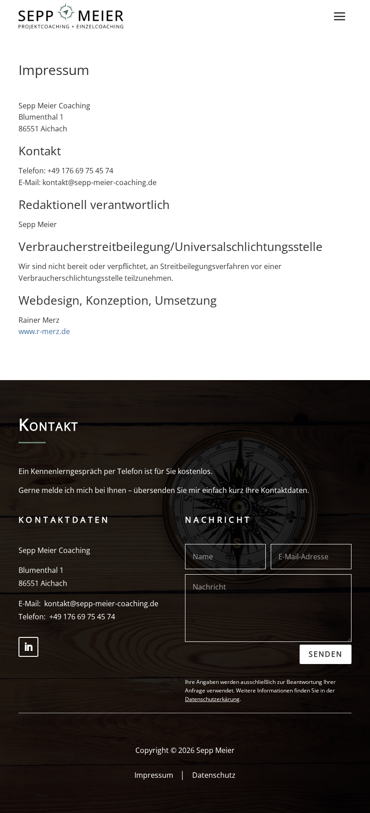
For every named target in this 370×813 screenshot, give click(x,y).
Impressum (153, 775)
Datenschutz (214, 775)
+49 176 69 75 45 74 (82, 617)
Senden (325, 654)
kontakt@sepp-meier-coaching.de (101, 604)
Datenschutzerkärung (212, 699)
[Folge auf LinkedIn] (28, 647)
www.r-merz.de (44, 331)
